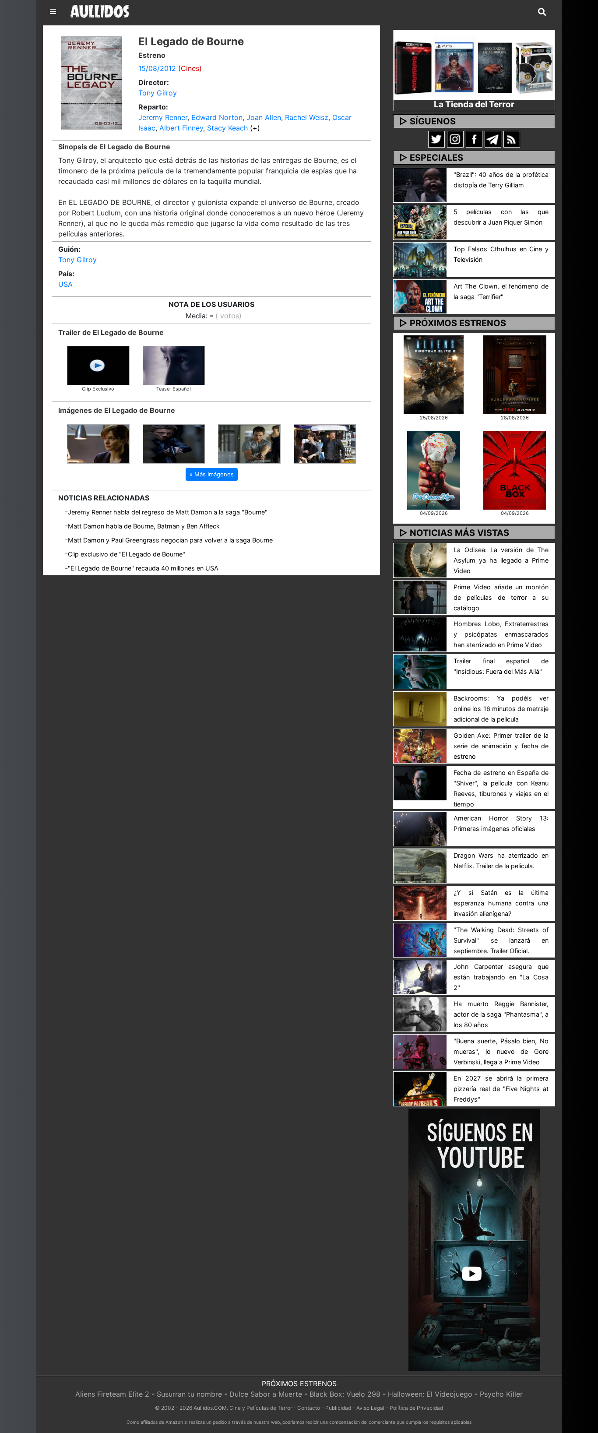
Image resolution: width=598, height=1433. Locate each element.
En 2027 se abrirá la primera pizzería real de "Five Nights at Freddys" (501, 1088)
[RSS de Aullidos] (511, 138)
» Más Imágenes (212, 474)
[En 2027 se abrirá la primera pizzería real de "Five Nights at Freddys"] (420, 1088)
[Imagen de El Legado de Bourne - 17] (325, 443)
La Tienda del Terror (474, 104)
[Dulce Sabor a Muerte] (433, 469)
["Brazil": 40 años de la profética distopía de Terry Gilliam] (420, 184)
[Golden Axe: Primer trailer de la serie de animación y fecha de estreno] (420, 745)
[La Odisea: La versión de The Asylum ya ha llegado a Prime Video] (420, 559)
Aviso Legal (370, 1408)
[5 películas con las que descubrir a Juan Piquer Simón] (420, 221)
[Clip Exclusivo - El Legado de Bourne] (98, 364)
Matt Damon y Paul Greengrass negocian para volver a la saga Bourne (170, 540)
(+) (255, 127)
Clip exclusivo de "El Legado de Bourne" (126, 554)
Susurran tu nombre (189, 1394)
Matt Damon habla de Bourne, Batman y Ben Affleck (144, 526)
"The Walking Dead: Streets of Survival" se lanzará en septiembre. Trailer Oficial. (501, 940)
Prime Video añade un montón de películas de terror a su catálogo (501, 597)
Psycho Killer (501, 1394)
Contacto (308, 1408)
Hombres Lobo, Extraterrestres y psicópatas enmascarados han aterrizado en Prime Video (501, 634)
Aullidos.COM (210, 1408)
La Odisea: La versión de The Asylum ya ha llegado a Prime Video (501, 560)
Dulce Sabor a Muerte (265, 1394)
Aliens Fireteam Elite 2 (112, 1394)
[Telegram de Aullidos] (493, 138)
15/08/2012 (157, 68)
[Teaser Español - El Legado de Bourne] (174, 364)
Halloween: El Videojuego (430, 1394)
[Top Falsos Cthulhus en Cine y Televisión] (420, 258)
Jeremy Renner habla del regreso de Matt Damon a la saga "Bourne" (167, 512)
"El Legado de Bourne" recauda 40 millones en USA (143, 568)
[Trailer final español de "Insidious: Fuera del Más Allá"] (420, 671)
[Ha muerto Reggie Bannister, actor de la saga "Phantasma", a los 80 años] (420, 1014)
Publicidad (338, 1408)
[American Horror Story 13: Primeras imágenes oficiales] (420, 828)
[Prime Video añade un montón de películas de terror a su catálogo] (420, 596)
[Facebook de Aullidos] (474, 138)
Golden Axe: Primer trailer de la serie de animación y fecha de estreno (501, 746)
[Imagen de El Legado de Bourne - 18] (249, 443)
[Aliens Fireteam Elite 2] (434, 374)
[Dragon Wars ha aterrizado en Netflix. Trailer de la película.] (420, 865)
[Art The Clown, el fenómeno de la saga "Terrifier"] (420, 296)
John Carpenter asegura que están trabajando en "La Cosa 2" (501, 977)
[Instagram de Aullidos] (455, 138)
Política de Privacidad (416, 1408)
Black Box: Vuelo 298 (345, 1394)
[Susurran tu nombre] (514, 374)
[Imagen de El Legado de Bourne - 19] (174, 443)
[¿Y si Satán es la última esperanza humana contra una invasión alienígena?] (420, 902)
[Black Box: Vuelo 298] (514, 469)
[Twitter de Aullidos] (436, 138)
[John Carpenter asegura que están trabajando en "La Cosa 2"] (420, 976)
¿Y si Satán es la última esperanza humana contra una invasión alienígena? (501, 903)
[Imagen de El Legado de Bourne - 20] (98, 443)
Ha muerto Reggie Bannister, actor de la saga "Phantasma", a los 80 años (501, 1014)
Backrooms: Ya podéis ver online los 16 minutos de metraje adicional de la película (501, 708)
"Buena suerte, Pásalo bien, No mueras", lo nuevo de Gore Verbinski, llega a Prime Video (501, 1051)
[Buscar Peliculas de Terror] (541, 12)
